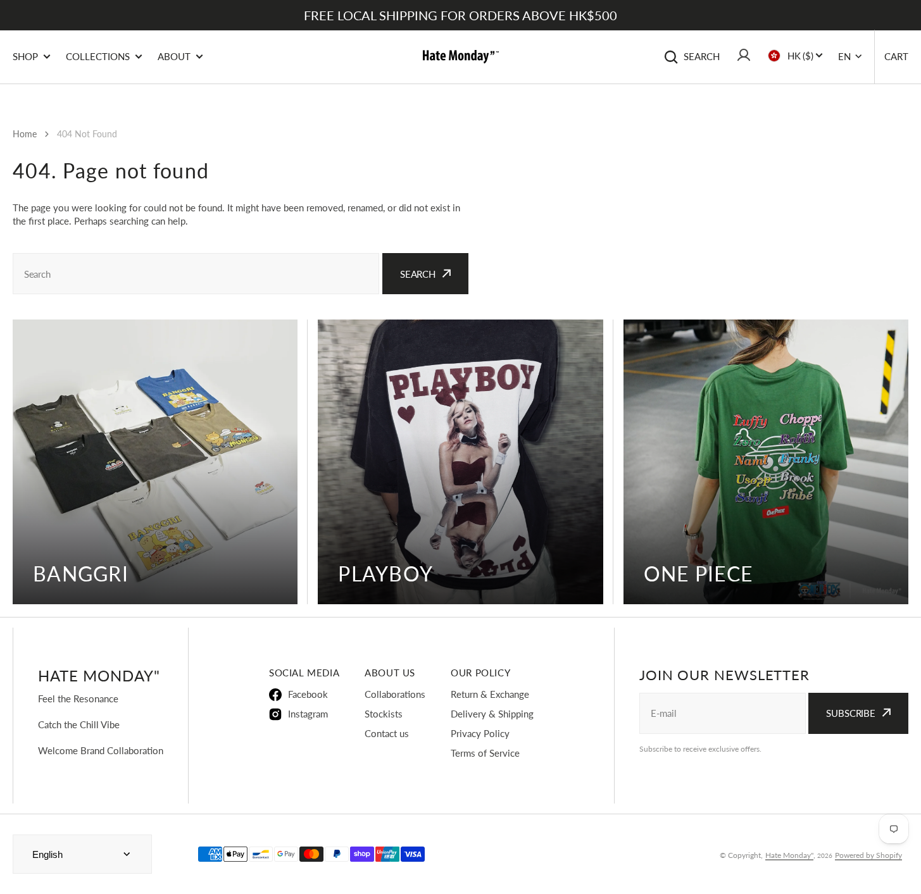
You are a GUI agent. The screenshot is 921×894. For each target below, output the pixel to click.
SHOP (25, 56)
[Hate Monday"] (461, 57)
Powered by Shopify (868, 855)
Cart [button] (896, 56)
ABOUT (174, 56)
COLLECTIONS (98, 56)
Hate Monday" (789, 855)
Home (25, 133)
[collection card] (155, 462)
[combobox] (196, 273)
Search (702, 56)
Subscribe (850, 713)
